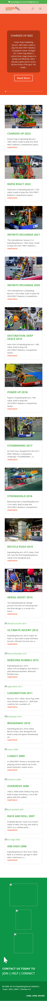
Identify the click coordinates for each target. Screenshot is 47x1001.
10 (24, 91)
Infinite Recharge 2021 (23, 234)
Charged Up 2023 (22, 35)
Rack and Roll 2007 (21, 816)
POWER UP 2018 (17, 392)
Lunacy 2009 (16, 756)
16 (37, 91)
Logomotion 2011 (19, 693)
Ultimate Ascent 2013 (22, 630)
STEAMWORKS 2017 (19, 445)
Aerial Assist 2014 (19, 597)
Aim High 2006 (16, 846)
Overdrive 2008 (18, 786)
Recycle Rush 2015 (20, 546)
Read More (23, 78)
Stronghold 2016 (19, 496)
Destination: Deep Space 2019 (20, 337)
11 (26, 91)
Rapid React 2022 (19, 184)
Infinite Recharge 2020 (23, 285)
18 (41, 91)
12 (28, 91)
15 (35, 91)
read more (12, 147)
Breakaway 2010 (18, 723)
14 (33, 91)
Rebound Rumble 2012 (23, 660)
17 (39, 91)
